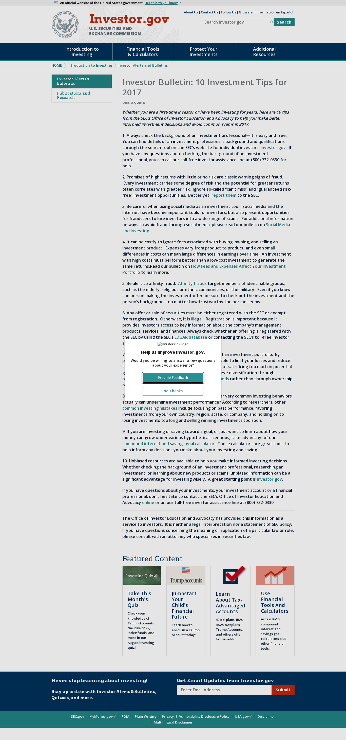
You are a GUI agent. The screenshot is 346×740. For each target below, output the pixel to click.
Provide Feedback (173, 377)
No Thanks (173, 390)
